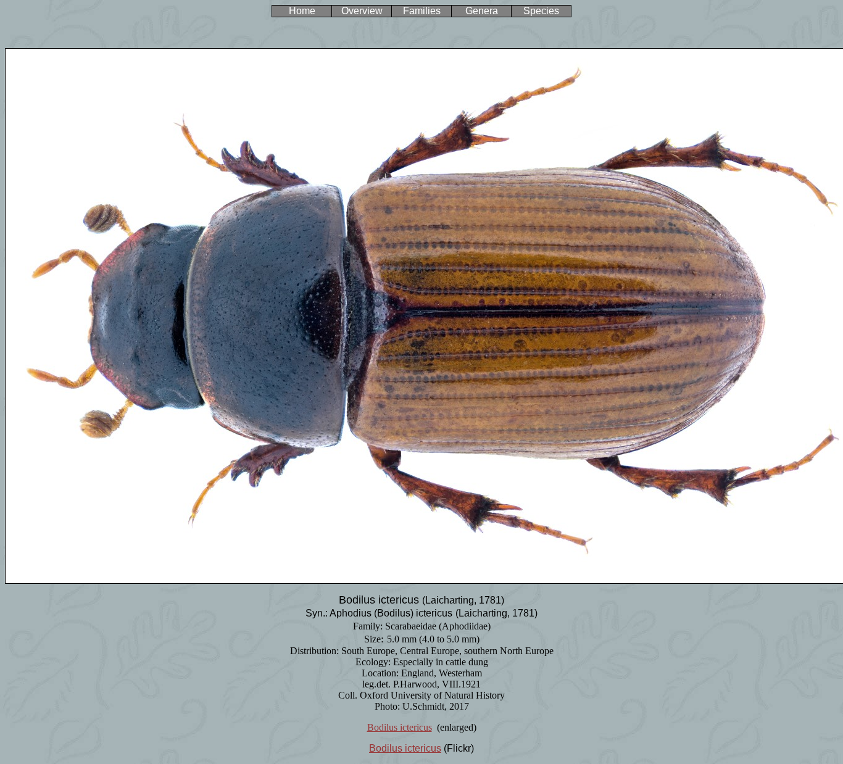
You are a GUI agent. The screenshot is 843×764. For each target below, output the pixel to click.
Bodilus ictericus (399, 727)
